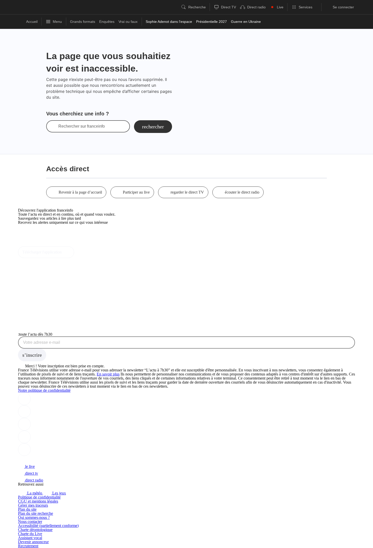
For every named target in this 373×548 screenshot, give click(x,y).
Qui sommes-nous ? (34, 517)
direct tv (31, 473)
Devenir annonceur (33, 542)
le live (29, 466)
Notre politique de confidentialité (44, 390)
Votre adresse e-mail (41, 342)
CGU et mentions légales (38, 501)
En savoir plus (108, 374)
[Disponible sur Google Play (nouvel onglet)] (35, 244)
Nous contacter (30, 521)
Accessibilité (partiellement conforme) (48, 525)
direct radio (33, 480)
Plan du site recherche (35, 513)
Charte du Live (30, 534)
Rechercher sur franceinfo (81, 126)
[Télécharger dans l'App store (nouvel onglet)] (34, 233)
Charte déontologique (35, 529)
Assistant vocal (30, 538)
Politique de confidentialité (39, 497)
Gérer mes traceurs (33, 505)
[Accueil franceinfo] (35, 459)
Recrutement (28, 546)
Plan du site (27, 509)
